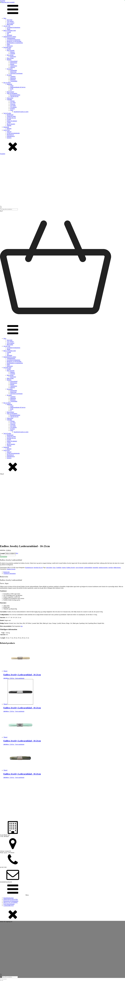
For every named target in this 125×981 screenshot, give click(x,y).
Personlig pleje (7, 47)
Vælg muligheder (19, 678)
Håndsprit (12, 79)
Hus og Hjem (7, 82)
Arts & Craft (6, 26)
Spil (8, 33)
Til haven (12, 104)
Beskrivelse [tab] (6, 572)
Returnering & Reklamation (10, 901)
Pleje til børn (10, 58)
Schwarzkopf (13, 61)
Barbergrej (13, 56)
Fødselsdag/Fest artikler (9, 36)
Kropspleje (10, 69)
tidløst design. (117, 567)
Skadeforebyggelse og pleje (21, 111)
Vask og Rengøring (12, 93)
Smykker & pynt (11, 118)
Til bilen (12, 101)
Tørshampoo (13, 65)
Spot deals (9, 20)
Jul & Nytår (6, 130)
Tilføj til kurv (4, 556)
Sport (11, 110)
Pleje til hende (10, 50)
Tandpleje (12, 76)
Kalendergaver (11, 136)
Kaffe (11, 88)
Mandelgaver (10, 134)
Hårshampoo (13, 62)
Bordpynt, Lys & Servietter (14, 41)
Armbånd (58, 567)
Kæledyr (12, 108)
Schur (11, 85)
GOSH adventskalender (13, 133)
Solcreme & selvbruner (16, 73)
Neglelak (12, 53)
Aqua (54, 567)
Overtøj (9, 119)
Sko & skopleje (11, 124)
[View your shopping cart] (62, 322)
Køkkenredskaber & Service (17, 87)
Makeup (12, 52)
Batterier (9, 128)
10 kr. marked (10, 23)
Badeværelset (10, 92)
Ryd (17, 553)
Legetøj (9, 32)
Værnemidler (13, 81)
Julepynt (9, 131)
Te (11, 90)
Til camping (13, 107)
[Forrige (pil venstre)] (0, 980)
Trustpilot (2, 0)
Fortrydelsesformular (9, 904)
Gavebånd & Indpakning (13, 27)
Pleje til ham (10, 55)
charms (64, 567)
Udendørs (9, 99)
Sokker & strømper (12, 121)
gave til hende (79, 567)
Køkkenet (9, 84)
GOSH (9, 49)
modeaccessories (103, 567)
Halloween (10, 46)
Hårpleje (9, 59)
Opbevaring (10, 98)
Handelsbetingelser (8, 898)
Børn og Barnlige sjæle (9, 30)
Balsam (12, 64)
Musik (8, 29)
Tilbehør (9, 125)
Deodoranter (13, 70)
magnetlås (95, 567)
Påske (8, 44)
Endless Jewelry (70, 567)
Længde (2, 553)
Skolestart (9, 35)
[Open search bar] (1, 207)
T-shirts (9, 122)
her (21, 626)
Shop (4, 18)
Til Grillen (13, 105)
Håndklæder (10, 114)
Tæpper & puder (11, 116)
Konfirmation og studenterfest (15, 42)
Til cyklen (13, 102)
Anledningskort (11, 38)
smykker (110, 567)
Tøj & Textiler (7, 113)
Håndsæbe (13, 78)
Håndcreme (13, 72)
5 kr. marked (10, 21)
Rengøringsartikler (15, 95)
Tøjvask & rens (14, 96)
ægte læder (49, 567)
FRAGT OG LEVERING (10, 902)
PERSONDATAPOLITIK (10, 899)
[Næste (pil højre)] (2, 980)
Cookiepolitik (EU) (8, 905)
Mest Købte (10, 24)
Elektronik (6, 127)
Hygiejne (9, 75)
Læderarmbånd (88, 567)
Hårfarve (12, 67)
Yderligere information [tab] (9, 573)
